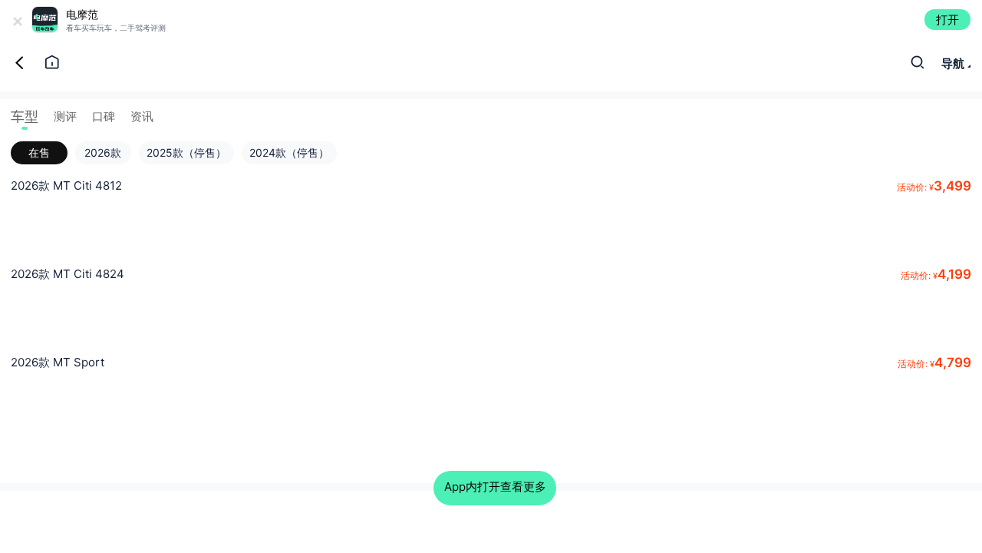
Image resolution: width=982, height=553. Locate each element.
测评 (65, 116)
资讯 (141, 116)
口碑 (103, 116)
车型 (24, 116)
